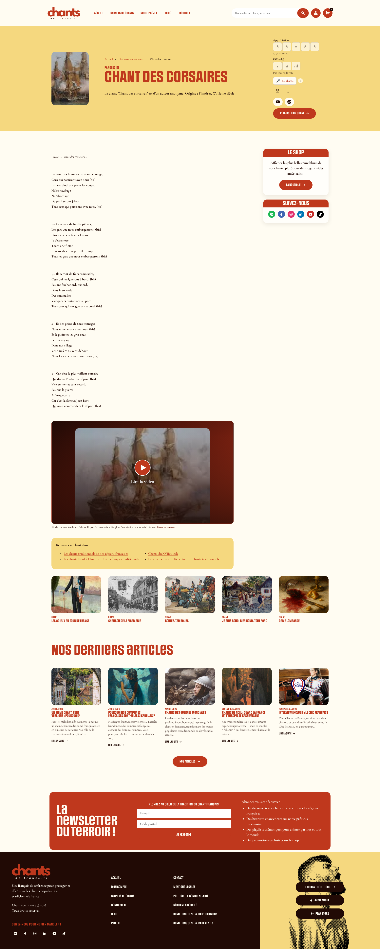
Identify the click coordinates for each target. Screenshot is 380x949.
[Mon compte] (316, 13)
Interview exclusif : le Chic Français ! (303, 713)
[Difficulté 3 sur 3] (296, 66)
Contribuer (118, 905)
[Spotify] (289, 102)
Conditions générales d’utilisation (195, 914)
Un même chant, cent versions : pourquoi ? (65, 714)
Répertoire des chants (131, 59)
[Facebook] (281, 214)
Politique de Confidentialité (190, 896)
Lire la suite (57, 741)
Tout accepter (230, 938)
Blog (168, 13)
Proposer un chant (292, 113)
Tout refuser (254, 938)
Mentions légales (184, 887)
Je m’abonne (184, 835)
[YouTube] (278, 102)
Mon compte (119, 887)
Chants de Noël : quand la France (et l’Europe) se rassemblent (243, 714)
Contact (178, 878)
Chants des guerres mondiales (185, 713)
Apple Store (322, 900)
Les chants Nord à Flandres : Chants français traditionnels (101, 559)
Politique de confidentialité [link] (311, 938)
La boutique (293, 185)
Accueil (99, 13)
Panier (115, 923)
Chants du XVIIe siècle (163, 554)
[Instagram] (291, 214)
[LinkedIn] (300, 214)
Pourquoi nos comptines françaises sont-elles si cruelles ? (131, 714)
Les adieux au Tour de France (70, 621)
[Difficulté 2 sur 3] (286, 66)
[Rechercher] (303, 13)
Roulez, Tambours (177, 621)
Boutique (185, 13)
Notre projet (149, 13)
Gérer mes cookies (166, 527)
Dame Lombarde (289, 621)
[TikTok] (320, 214)
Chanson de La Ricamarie (124, 621)
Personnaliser (279, 938)
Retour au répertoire (317, 887)
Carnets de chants (122, 13)
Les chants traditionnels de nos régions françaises (96, 554)
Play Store (322, 914)
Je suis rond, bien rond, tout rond (244, 621)
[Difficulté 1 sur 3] (277, 66)
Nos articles (188, 762)
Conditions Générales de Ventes (193, 923)
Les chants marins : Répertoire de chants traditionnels (183, 559)
